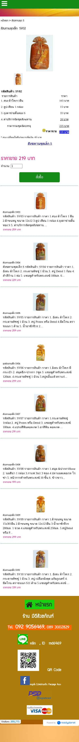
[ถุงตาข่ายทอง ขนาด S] (18, 78)
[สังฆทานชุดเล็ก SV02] (39, 52)
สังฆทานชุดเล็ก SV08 (11, 465)
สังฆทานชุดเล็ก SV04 (11, 263)
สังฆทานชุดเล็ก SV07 (11, 414)
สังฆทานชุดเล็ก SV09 (11, 515)
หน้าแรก (4, 21)
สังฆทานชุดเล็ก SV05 (11, 313)
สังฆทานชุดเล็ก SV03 (11, 212)
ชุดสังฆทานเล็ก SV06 (11, 364)
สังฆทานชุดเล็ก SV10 (11, 570)
